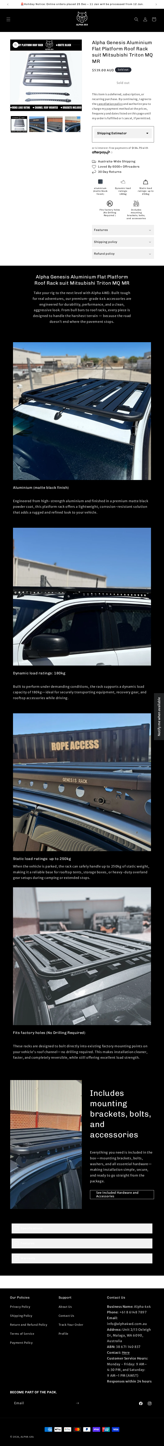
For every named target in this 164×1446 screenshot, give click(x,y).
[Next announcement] (156, 4)
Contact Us (66, 1316)
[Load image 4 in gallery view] (73, 124)
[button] (8, 19)
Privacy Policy (20, 1307)
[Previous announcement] (7, 4)
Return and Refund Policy (28, 1325)
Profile (63, 1334)
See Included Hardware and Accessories (117, 1194)
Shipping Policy (21, 1316)
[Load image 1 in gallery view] (19, 124)
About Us (65, 1307)
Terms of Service (22, 1334)
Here (126, 1353)
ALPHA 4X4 (27, 1436)
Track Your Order (71, 1325)
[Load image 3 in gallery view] (55, 124)
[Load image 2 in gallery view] (37, 124)
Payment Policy (21, 1343)
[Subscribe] (77, 1403)
